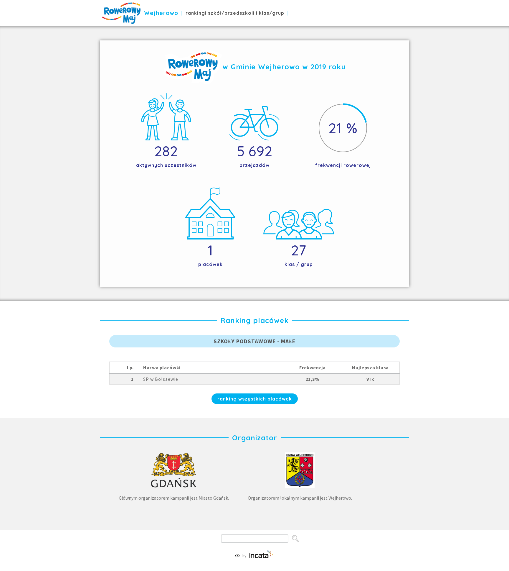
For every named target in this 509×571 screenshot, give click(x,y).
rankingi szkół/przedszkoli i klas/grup (235, 13)
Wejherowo (161, 13)
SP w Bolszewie (160, 379)
